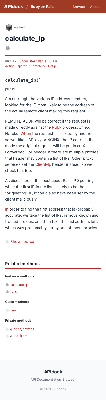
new (13, 310)
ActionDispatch (16, 66)
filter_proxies (24, 329)
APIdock (13, 6)
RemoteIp (38, 66)
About (95, 7)
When (26, 133)
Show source (22, 241)
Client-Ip (43, 164)
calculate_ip (19, 285)
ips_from (20, 336)
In (6, 209)
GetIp (52, 66)
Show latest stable (33, 61)
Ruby (56, 127)
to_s (13, 291)
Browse (79, 7)
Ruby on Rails (43, 6)
